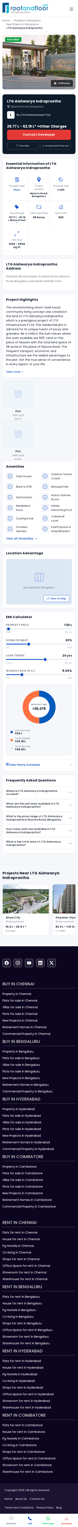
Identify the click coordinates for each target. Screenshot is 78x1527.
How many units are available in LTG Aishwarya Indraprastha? (30, 830)
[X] (51, 963)
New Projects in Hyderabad (21, 1136)
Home (6, 20)
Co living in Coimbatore (19, 1445)
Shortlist (24, 145)
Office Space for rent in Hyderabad (28, 1394)
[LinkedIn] (40, 963)
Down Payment (17, 640)
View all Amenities (19, 538)
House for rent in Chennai (21, 1239)
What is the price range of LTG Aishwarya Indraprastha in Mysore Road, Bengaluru (34, 818)
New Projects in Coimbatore (22, 1193)
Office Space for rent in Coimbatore (29, 1458)
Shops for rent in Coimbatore (23, 1452)
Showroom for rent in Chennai (24, 1272)
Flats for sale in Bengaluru (21, 1058)
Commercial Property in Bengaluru (27, 1091)
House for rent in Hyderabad (22, 1368)
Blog (59, 1507)
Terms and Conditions (19, 1507)
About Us (21, 1499)
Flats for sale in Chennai (19, 1000)
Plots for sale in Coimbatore (22, 1186)
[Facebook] (6, 963)
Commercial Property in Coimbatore (29, 1206)
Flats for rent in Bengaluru (21, 1297)
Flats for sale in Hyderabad (21, 1116)
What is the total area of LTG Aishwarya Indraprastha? (33, 843)
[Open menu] (71, 9)
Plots (17, 189)
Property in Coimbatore (19, 1167)
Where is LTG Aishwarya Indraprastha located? (31, 792)
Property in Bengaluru (27, 20)
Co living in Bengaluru (17, 1317)
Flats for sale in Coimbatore (22, 1173)
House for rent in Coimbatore (23, 1432)
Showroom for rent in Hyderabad (26, 1401)
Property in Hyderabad (18, 1109)
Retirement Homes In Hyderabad (26, 1142)
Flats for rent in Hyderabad (21, 1361)
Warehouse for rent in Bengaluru (26, 1343)
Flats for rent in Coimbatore (22, 1425)
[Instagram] (18, 963)
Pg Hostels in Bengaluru (19, 1310)
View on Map (58, 598)
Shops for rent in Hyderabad (22, 1387)
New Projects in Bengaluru (22, 24)
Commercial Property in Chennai (26, 1034)
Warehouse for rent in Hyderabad (26, 1407)
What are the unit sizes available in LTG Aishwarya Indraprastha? (32, 805)
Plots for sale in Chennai (19, 1014)
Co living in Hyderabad (18, 1381)
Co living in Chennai (16, 1252)
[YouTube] (29, 963)
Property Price (17, 625)
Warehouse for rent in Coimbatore (27, 1472)
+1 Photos (64, 83)
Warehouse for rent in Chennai (24, 1279)
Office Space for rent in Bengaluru (27, 1330)
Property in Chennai (16, 994)
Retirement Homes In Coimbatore (27, 1200)
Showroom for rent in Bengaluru (25, 1337)
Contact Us (37, 1499)
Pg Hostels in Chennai (18, 1246)
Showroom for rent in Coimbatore (27, 1465)
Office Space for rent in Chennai (26, 1266)
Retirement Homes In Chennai (24, 1027)
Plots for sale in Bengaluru (21, 1071)
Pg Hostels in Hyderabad (19, 1374)
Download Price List (57, 145)
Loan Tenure (15, 655)
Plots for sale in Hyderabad (21, 1129)
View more (13, 372)
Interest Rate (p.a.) (20, 671)
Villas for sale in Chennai (20, 1007)
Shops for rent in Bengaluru (22, 1323)
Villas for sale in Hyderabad (21, 1122)
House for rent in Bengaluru (22, 1303)
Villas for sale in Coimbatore (22, 1180)
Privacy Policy (44, 1507)
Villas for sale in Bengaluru (21, 1065)
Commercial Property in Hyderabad (28, 1149)
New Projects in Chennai (19, 1020)
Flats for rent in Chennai (19, 1232)
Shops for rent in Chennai (21, 1259)
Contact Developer (39, 134)
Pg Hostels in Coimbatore (20, 1438)
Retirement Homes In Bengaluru (25, 1085)
